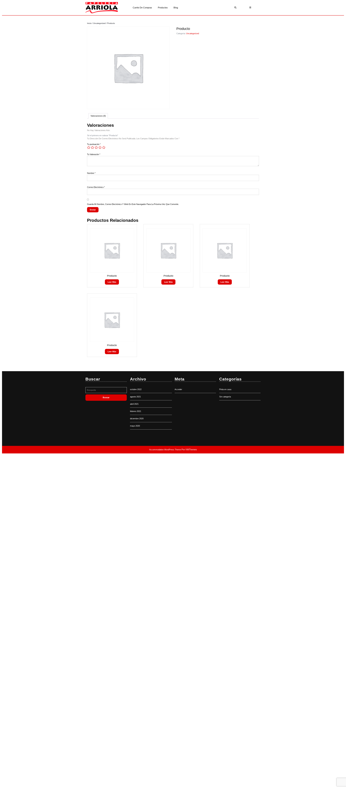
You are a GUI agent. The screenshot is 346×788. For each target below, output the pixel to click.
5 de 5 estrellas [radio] (103, 147)
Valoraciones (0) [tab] (98, 116)
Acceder (178, 389)
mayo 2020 (135, 426)
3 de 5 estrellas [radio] (96, 147)
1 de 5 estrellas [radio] (88, 147)
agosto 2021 (135, 396)
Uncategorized (99, 23)
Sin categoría (225, 396)
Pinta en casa (225, 389)
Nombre (91, 173)
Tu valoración (93, 154)
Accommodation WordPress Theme (165, 449)
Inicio (89, 23)
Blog (176, 7)
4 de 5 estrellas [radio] (100, 147)
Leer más (112, 282)
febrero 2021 (135, 411)
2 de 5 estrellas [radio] (92, 147)
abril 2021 (134, 404)
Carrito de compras (142, 7)
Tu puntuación (94, 144)
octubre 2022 (136, 389)
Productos (163, 7)
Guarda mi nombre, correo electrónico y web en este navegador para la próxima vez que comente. (133, 204)
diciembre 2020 (137, 418)
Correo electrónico (96, 187)
